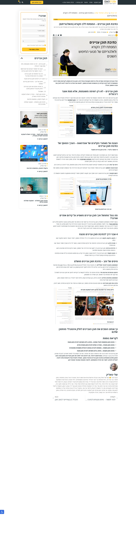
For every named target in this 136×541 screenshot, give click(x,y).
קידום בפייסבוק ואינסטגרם (28, 160)
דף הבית (114, 13)
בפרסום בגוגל (113, 224)
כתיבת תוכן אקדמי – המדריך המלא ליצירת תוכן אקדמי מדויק (96, 345)
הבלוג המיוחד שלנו (102, 13)
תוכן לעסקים (72, 100)
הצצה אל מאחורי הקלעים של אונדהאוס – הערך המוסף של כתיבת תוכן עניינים (32, 70)
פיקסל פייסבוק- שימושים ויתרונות (36, 99)
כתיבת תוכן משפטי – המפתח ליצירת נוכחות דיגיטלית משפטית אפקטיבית (92, 348)
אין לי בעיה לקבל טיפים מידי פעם (35, 45)
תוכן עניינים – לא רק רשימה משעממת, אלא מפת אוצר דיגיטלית (33, 65)
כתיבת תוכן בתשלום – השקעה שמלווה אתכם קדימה (34, 103)
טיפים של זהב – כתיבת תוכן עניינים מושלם (33, 83)
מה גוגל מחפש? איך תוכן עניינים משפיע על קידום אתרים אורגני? (34, 75)
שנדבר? (40, 91)
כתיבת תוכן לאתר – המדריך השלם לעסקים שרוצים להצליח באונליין (33, 95)
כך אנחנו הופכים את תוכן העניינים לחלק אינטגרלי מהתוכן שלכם (33, 88)
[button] (2, 512)
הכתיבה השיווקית (85, 159)
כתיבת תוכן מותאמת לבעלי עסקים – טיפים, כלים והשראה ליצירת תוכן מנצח (91, 342)
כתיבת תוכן (91, 32)
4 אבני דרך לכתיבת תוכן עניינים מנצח (34, 79)
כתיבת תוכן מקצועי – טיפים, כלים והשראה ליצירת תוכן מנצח (96, 351)
